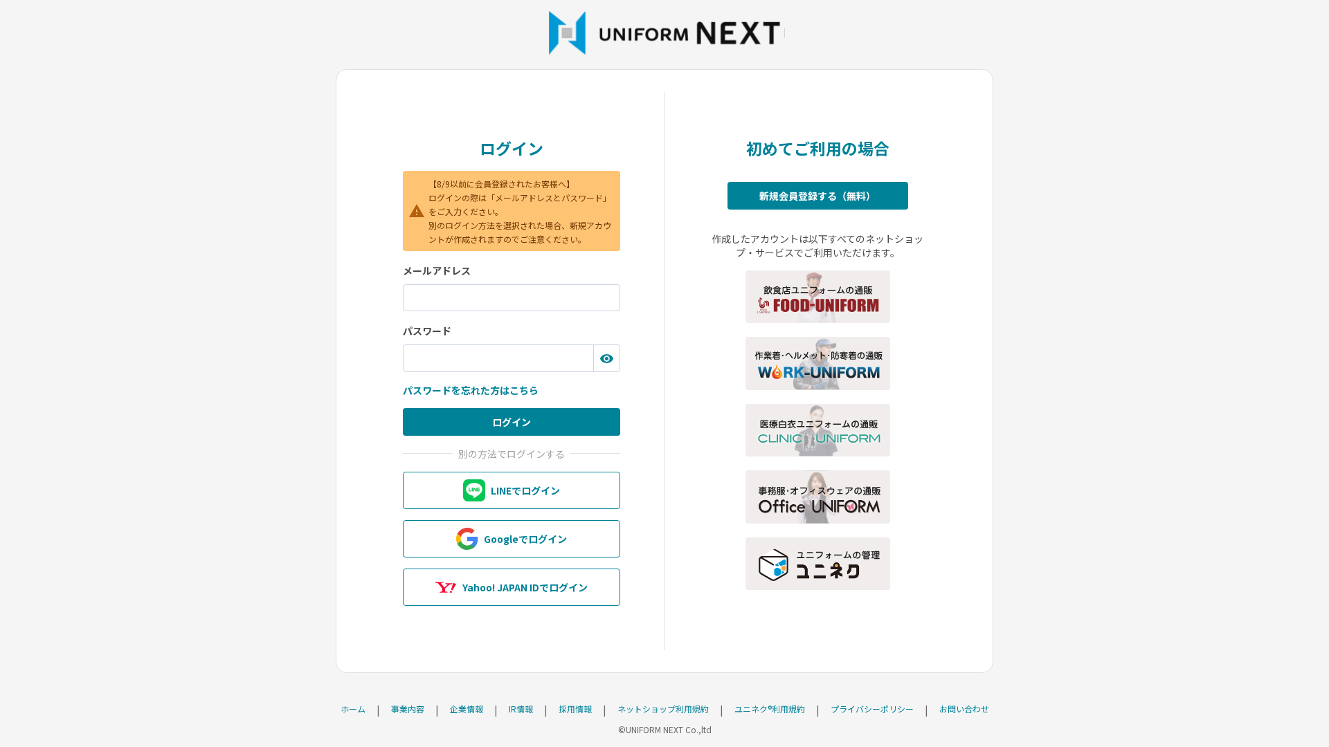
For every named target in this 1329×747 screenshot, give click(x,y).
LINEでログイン (525, 490)
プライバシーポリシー (872, 708)
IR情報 (521, 708)
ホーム (353, 708)
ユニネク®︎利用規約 (769, 708)
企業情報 (466, 708)
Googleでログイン (525, 539)
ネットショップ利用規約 (663, 708)
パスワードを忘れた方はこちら (471, 390)
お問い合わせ (964, 708)
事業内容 (407, 708)
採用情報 (575, 708)
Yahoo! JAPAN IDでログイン (525, 587)
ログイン (511, 422)
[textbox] (512, 298)
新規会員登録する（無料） (817, 196)
